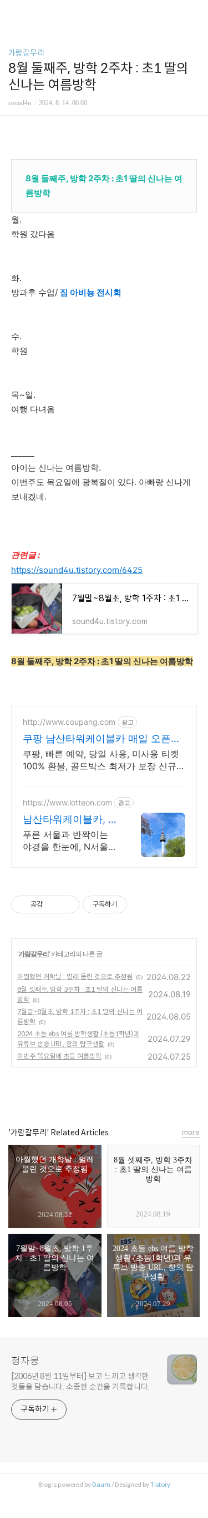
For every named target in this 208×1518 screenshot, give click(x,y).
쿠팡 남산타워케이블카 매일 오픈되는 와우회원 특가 (102, 739)
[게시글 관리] (67, 904)
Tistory (160, 1485)
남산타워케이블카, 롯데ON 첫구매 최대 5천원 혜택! (70, 819)
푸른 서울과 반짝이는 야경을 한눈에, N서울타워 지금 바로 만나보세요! (70, 841)
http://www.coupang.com (69, 721)
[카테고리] (13, 12)
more (191, 1132)
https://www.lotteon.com (67, 802)
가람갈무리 (26, 53)
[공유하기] (53, 904)
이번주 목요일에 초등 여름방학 (59, 1056)
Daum (101, 1485)
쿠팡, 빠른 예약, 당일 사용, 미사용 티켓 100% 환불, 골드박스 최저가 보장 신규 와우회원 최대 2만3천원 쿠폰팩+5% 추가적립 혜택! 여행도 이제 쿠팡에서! (101, 760)
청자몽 (25, 1361)
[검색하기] (194, 12)
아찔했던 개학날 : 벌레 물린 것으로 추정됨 (75, 976)
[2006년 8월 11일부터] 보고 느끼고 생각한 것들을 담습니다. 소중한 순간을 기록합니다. (80, 1381)
